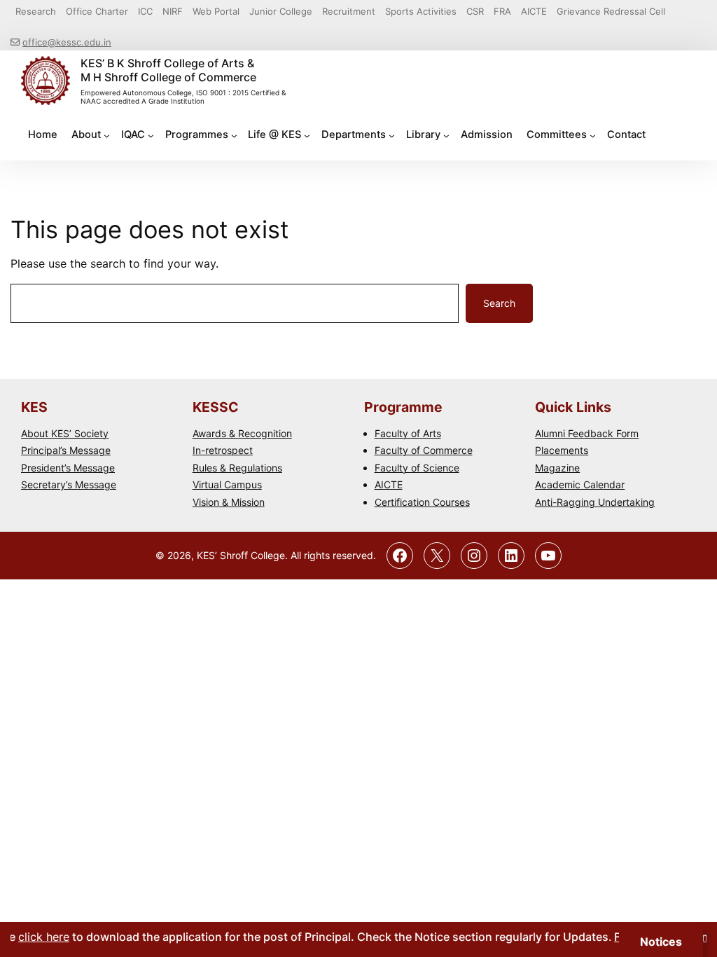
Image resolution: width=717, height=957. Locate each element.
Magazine (557, 468)
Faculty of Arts (408, 433)
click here (34, 937)
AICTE (389, 484)
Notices (661, 942)
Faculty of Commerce (424, 450)
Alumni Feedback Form (587, 433)
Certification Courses (422, 502)
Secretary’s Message (68, 484)
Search (499, 303)
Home (42, 134)
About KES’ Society (65, 433)
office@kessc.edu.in (66, 42)
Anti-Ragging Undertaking (595, 502)
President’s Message (68, 468)
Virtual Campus (227, 484)
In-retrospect (223, 450)
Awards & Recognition (242, 433)
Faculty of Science (417, 468)
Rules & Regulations (237, 468)
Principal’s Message (66, 450)
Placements (561, 450)
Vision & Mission (229, 502)
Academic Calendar (580, 484)
